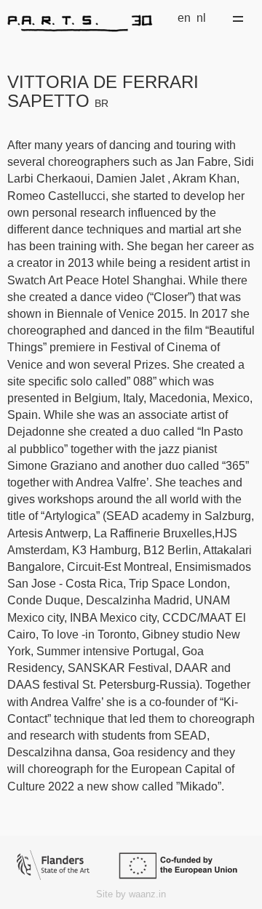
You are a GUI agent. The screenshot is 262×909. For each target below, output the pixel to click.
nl (201, 18)
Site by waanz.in (131, 894)
